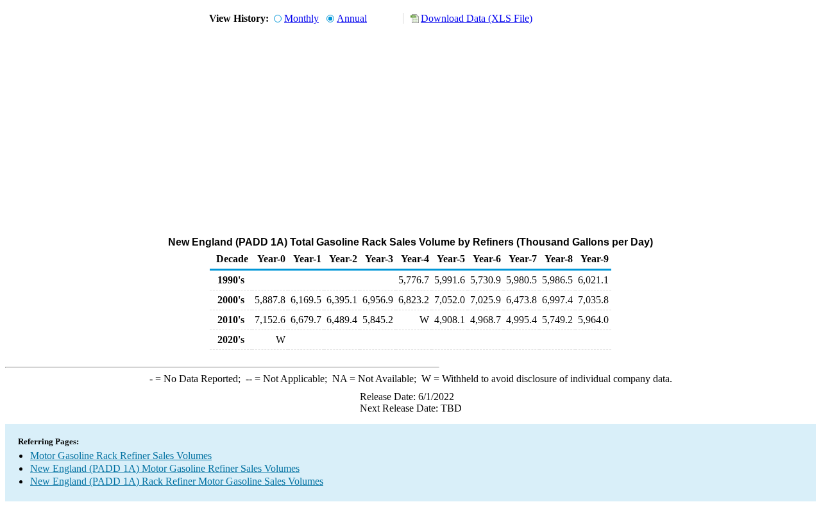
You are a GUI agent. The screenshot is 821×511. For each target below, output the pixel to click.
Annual (352, 18)
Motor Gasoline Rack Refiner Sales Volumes (121, 455)
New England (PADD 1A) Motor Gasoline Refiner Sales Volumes (165, 468)
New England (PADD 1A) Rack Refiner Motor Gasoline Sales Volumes (176, 481)
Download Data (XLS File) (476, 18)
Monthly (301, 18)
